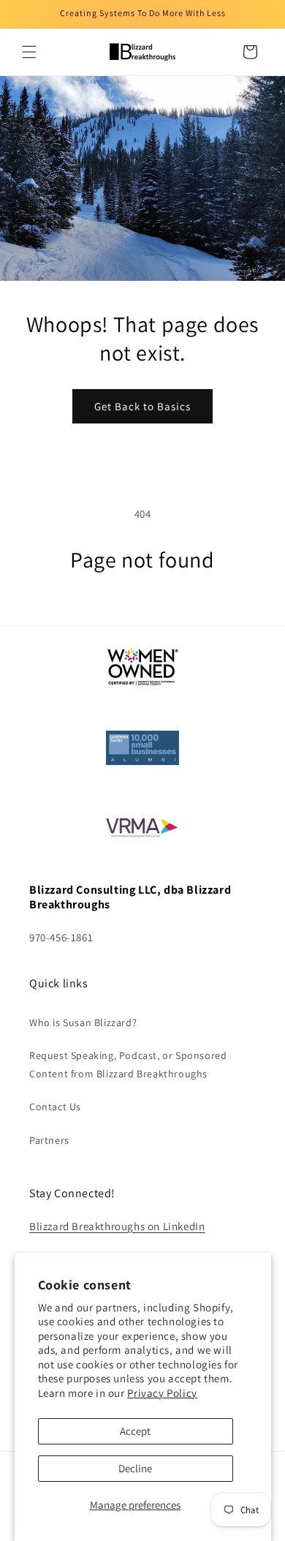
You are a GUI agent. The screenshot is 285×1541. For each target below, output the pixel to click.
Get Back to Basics (142, 406)
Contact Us (55, 1106)
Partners (49, 1140)
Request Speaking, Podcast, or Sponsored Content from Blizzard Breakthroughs (128, 1064)
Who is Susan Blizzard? (83, 1022)
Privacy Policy (162, 1393)
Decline (135, 1468)
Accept (135, 1431)
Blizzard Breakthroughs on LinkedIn (117, 1226)
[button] (29, 52)
